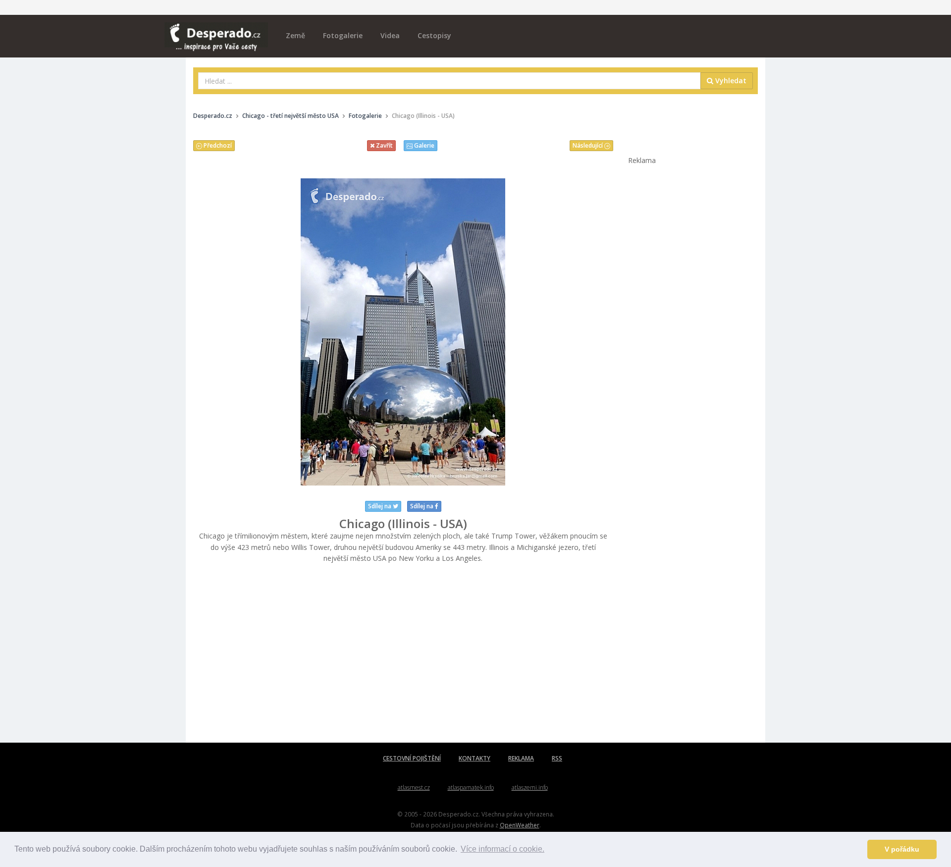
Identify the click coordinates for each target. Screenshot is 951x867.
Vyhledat (729, 80)
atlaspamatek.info (471, 787)
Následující (588, 145)
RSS (557, 758)
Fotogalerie (343, 35)
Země (295, 35)
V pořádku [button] (902, 849)
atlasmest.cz (414, 787)
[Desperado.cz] (216, 30)
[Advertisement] (403, 653)
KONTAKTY (474, 758)
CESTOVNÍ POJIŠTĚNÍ (412, 758)
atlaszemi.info (530, 787)
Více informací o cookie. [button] (502, 849)
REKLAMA (521, 758)
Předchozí (217, 145)
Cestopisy (434, 35)
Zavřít (383, 145)
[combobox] (449, 80)
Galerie (423, 145)
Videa (390, 35)
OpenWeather (519, 825)
